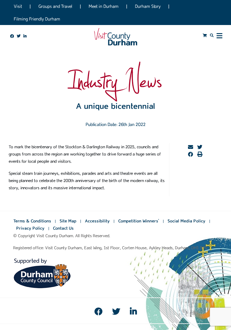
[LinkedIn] (133, 313)
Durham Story (148, 6)
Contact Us (63, 228)
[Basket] (204, 35)
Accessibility (97, 221)
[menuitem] (12, 36)
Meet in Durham (104, 6)
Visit (18, 6)
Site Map (68, 221)
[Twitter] (116, 313)
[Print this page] (200, 154)
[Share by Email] (190, 147)
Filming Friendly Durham (37, 19)
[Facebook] (98, 313)
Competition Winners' (138, 221)
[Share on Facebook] (190, 154)
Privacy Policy (30, 228)
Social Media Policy (186, 221)
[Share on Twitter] (200, 147)
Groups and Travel (55, 6)
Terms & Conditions (32, 221)
